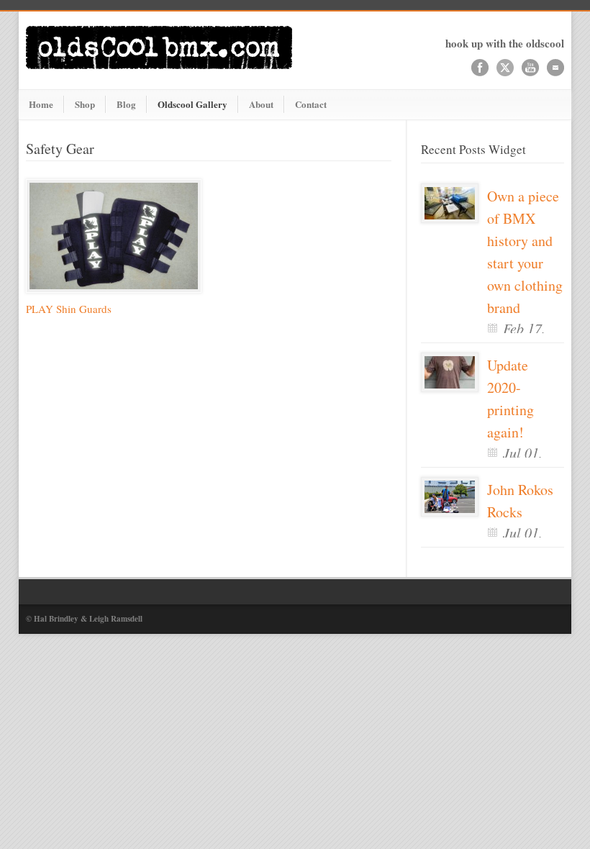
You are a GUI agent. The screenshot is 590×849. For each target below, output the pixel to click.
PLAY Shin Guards (69, 308)
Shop (85, 104)
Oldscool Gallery (192, 104)
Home (41, 104)
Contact (311, 104)
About (261, 104)
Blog (126, 104)
